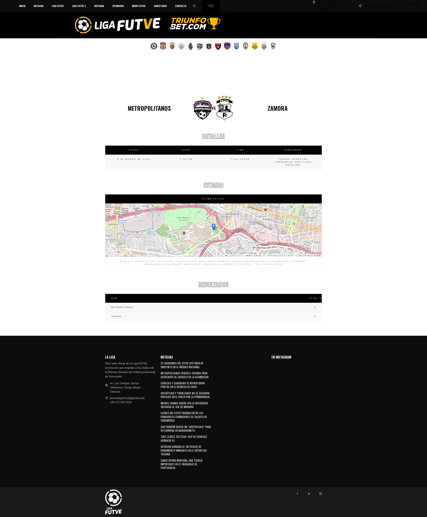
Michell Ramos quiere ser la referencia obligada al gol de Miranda (184, 405)
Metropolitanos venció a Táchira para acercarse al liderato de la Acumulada (185, 375)
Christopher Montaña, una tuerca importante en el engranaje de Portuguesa (181, 464)
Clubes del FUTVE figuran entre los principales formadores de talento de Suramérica (184, 417)
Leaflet (234, 255)
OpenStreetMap (281, 255)
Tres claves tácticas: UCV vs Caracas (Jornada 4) (184, 438)
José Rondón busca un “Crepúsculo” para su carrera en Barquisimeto (186, 429)
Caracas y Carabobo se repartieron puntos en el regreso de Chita (183, 385)
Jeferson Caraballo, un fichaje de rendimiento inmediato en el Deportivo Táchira (184, 450)
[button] (213, 226)
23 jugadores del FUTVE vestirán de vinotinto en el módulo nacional (182, 365)
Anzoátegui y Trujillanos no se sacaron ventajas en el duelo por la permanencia (185, 395)
